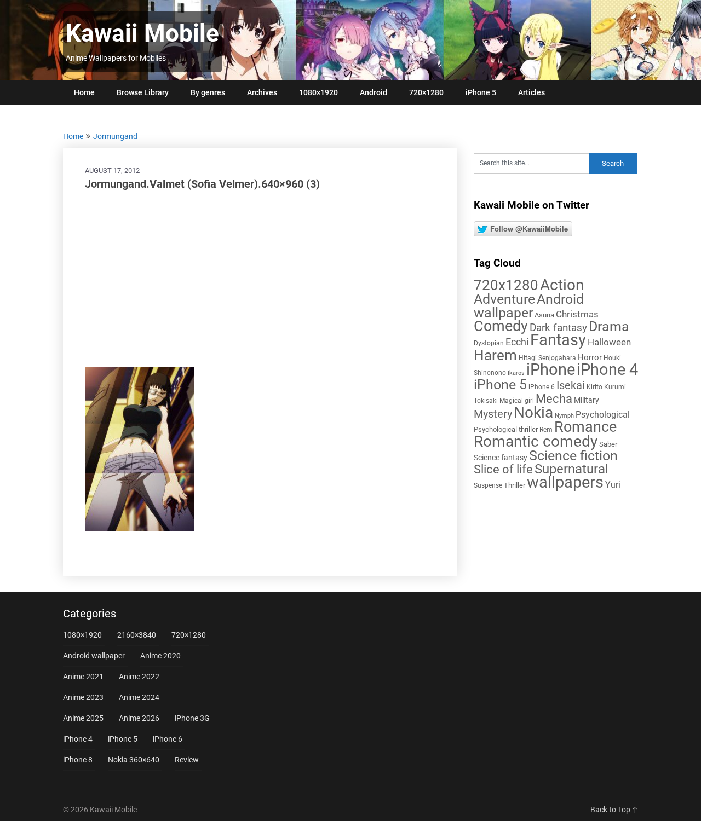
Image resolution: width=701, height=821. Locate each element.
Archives (262, 92)
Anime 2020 (160, 655)
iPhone (550, 369)
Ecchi (516, 342)
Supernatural (571, 469)
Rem (546, 429)
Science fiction (573, 456)
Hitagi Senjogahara (547, 358)
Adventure (504, 299)
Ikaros (516, 373)
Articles (531, 92)
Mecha (554, 399)
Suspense (488, 485)
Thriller (514, 485)
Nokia (533, 412)
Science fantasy (500, 457)
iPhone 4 (607, 369)
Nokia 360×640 (133, 759)
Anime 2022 (139, 676)
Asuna (544, 315)
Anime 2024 (139, 697)
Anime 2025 (83, 718)
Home (84, 92)
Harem (495, 354)
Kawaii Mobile (142, 33)
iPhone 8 (78, 759)
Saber (608, 444)
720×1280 (426, 92)
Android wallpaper (529, 306)
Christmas (577, 314)
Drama (609, 326)
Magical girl (516, 400)
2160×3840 (136, 635)
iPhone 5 (481, 92)
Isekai (570, 385)
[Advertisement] (260, 279)
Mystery (493, 414)
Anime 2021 (83, 676)
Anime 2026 (139, 718)
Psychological (603, 414)
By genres (208, 92)
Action (562, 285)
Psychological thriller (506, 429)
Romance (585, 427)
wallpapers (565, 482)
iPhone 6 (541, 387)
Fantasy (558, 340)
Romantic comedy (535, 441)
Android (373, 92)
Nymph (564, 415)
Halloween (609, 342)
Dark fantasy (558, 328)
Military (586, 400)
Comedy (501, 326)
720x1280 (506, 285)
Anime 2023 (83, 697)
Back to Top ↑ (614, 809)
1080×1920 (318, 92)
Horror (590, 357)
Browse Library (143, 92)
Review (187, 759)
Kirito (594, 387)
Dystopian (489, 343)
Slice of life (503, 469)
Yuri (612, 484)
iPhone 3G (192, 718)
